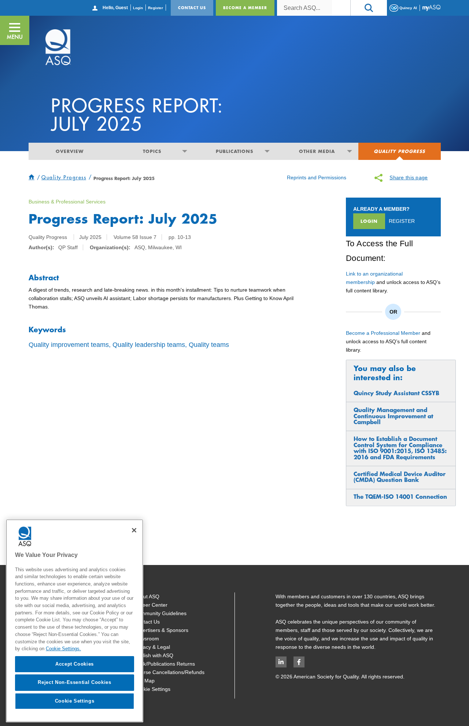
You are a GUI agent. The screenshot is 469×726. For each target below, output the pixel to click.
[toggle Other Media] (349, 151)
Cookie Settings (152, 689)
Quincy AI (407, 7)
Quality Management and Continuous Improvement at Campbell (393, 416)
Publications (234, 151)
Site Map (144, 681)
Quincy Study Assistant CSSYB (396, 393)
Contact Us (192, 7)
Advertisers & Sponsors (161, 630)
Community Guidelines (160, 613)
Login (138, 8)
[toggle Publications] (267, 151)
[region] (74, 620)
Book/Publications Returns (164, 664)
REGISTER (402, 221)
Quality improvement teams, (70, 344)
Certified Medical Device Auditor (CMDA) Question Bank (400, 477)
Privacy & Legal (152, 647)
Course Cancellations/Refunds (169, 672)
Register (155, 8)
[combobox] (304, 8)
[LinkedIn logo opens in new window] (281, 661)
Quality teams (209, 344)
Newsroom (146, 638)
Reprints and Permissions (316, 177)
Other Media (317, 151)
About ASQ (146, 596)
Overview (70, 151)
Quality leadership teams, (149, 344)
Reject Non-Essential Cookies (74, 682)
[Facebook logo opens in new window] (298, 661)
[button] (368, 8)
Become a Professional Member (383, 333)
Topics (152, 151)
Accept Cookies (74, 664)
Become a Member (245, 7)
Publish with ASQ (153, 655)
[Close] (134, 530)
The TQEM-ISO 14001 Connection (400, 497)
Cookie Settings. (63, 648)
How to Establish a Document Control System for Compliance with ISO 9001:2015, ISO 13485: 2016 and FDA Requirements (400, 448)
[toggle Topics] (184, 151)
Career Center (150, 605)
